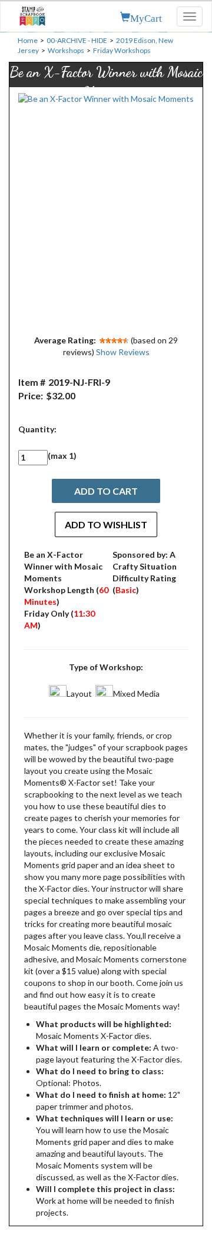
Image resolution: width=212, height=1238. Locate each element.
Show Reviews (123, 352)
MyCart (146, 17)
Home (28, 40)
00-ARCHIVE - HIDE (77, 40)
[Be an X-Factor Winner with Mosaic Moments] (106, 211)
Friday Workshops (122, 50)
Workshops (66, 50)
